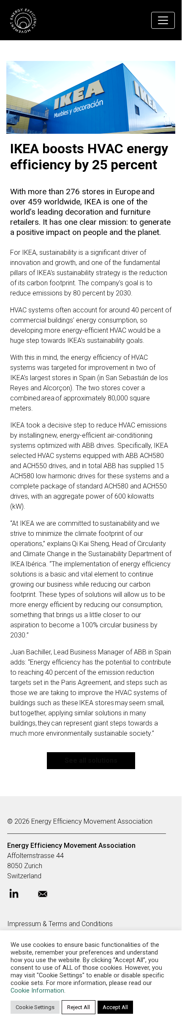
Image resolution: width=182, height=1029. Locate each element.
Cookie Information (37, 990)
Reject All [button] (78, 1007)
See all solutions (91, 760)
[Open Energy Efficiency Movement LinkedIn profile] (20, 896)
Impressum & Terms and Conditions (60, 924)
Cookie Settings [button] (35, 1007)
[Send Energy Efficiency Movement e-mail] (49, 896)
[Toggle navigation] (163, 20)
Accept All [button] (115, 1007)
